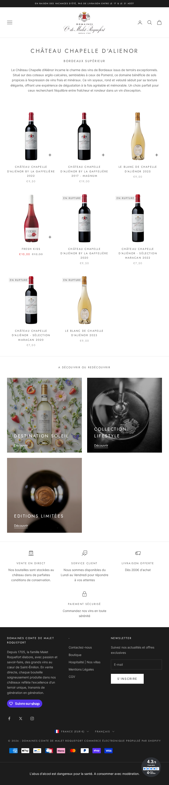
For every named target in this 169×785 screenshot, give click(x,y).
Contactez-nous (80, 647)
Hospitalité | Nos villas (84, 662)
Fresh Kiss (31, 249)
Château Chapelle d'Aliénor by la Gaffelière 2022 (31, 171)
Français (102, 731)
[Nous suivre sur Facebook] (9, 718)
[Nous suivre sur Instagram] (32, 718)
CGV (72, 676)
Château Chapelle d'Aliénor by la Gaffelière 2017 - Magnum (84, 171)
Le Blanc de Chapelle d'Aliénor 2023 (84, 333)
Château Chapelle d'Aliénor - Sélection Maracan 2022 (138, 253)
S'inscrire (127, 678)
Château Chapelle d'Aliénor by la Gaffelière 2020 (84, 253)
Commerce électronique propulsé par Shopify (122, 741)
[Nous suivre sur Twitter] (20, 718)
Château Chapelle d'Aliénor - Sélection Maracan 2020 (31, 335)
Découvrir (21, 445)
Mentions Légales (81, 669)
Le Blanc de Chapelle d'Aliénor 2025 (138, 169)
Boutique (75, 655)
